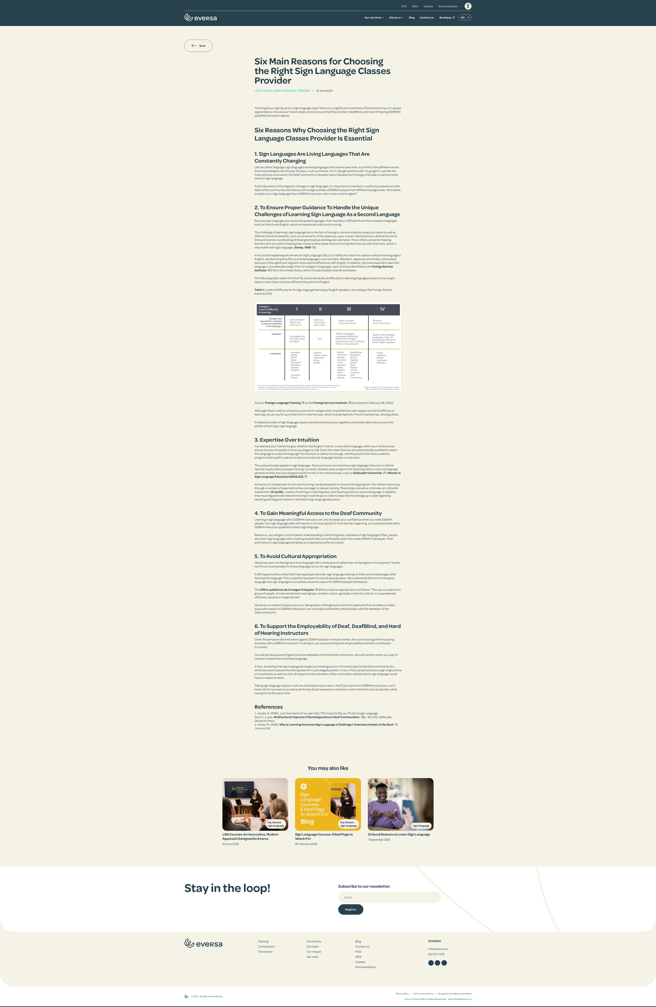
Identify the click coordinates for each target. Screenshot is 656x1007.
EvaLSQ (276, 492)
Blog (412, 17)
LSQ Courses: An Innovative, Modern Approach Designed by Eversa (250, 836)
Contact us (427, 17)
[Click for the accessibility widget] (468, 6)
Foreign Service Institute (330, 403)
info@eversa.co (438, 949)
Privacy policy (402, 993)
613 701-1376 (436, 954)
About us (395, 17)
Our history (314, 941)
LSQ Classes (264, 90)
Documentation (448, 6)
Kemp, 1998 (303, 247)
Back (202, 45)
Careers (428, 6)
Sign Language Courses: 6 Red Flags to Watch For (324, 836)
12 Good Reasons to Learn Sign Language (399, 834)
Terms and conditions (423, 993)
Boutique (446, 17)
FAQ (404, 6)
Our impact (314, 951)
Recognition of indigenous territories (455, 993)
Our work (312, 956)
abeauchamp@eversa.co (460, 999)
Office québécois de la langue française (287, 589)
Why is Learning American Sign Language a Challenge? (316, 724)
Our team (313, 946)
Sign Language (285, 90)
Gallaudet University (367, 473)
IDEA (415, 6)
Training (303, 90)
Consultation (266, 946)
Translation (265, 951)
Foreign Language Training (283, 403)
